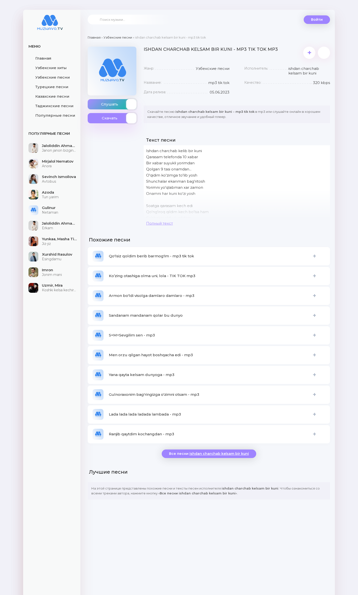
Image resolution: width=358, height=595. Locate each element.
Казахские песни (52, 96)
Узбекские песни (52, 77)
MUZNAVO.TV (49, 25)
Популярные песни (55, 115)
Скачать (109, 118)
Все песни (209, 453)
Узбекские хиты (51, 67)
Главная (43, 58)
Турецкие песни (51, 86)
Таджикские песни (54, 106)
